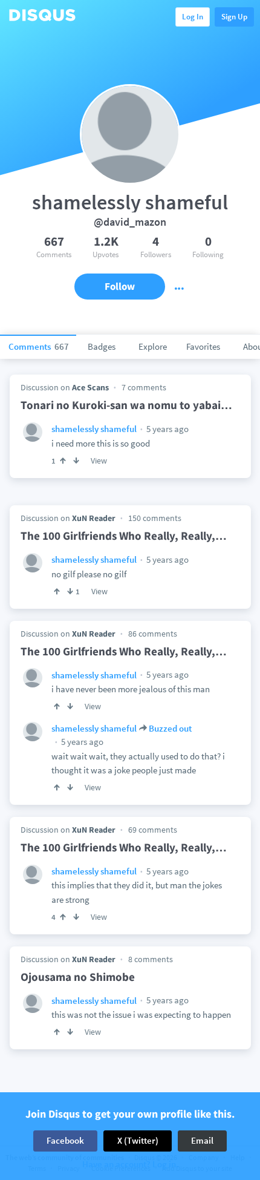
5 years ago (167, 428)
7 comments (144, 387)
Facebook (65, 1140)
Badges (101, 346)
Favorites (203, 346)
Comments (38, 346)
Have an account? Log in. (130, 1164)
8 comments (150, 959)
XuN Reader (93, 518)
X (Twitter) (137, 1140)
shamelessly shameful (94, 428)
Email (202, 1140)
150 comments (154, 518)
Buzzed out (170, 728)
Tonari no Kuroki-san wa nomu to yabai (126, 405)
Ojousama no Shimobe (78, 976)
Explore (152, 346)
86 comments (152, 633)
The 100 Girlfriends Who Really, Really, (124, 535)
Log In (192, 16)
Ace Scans (90, 387)
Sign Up (234, 16)
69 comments (152, 829)
